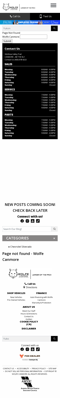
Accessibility (23, 368)
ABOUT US (29, 307)
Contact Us (28, 316)
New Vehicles (16, 297)
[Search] (54, 28)
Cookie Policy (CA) (29, 323)
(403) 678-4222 (20, 59)
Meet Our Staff (28, 311)
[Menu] (53, 5)
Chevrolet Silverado (21, 246)
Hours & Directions (29, 313)
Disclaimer (29, 328)
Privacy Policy (39, 368)
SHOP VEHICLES (16, 293)
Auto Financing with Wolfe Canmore (41, 298)
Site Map (52, 368)
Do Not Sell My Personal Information (23, 371)
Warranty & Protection (41, 302)
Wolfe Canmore (10, 36)
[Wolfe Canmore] (19, 7)
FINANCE (41, 293)
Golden (29, 319)
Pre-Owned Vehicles (16, 300)
